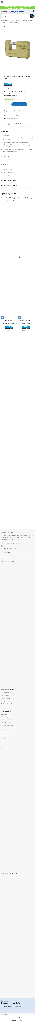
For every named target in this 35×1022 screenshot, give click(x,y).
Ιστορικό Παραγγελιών (7, 698)
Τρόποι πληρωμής (6, 717)
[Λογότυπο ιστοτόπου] (17, 11)
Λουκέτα (5, 22)
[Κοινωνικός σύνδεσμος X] (15, 124)
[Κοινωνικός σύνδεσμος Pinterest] (17, 124)
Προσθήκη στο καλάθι (19, 104)
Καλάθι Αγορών (5, 695)
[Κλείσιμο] (2, 2)
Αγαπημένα (4, 701)
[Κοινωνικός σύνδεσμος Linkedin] (19, 124)
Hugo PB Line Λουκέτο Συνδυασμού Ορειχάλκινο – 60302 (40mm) (25, 322)
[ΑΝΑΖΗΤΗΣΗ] (32, 16)
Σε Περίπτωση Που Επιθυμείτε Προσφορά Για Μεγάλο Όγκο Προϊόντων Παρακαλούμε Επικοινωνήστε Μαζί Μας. (16, 93)
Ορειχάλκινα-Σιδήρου (14, 22)
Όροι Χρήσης (4, 714)
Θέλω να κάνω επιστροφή (7, 725)
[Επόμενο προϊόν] (6, 26)
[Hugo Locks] (8, 84)
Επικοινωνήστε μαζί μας (7, 735)
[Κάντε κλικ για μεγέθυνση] (4, 68)
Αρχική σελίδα (4, 20)
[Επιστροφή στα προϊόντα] (4, 26)
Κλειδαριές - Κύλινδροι (27, 20)
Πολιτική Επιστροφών (6, 719)
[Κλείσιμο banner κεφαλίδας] (33, 7)
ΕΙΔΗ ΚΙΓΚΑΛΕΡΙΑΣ (15, 20)
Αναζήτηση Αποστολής (7, 703)
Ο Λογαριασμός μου (6, 692)
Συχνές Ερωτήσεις (6, 722)
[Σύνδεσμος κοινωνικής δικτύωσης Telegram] (21, 124)
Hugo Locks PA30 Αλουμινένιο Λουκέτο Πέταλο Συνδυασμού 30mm (9, 322)
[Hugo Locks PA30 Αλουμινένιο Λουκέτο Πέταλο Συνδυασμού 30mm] (9, 258)
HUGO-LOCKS (13, 121)
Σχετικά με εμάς (5, 738)
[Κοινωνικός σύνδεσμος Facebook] (13, 124)
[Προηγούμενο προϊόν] (2, 26)
